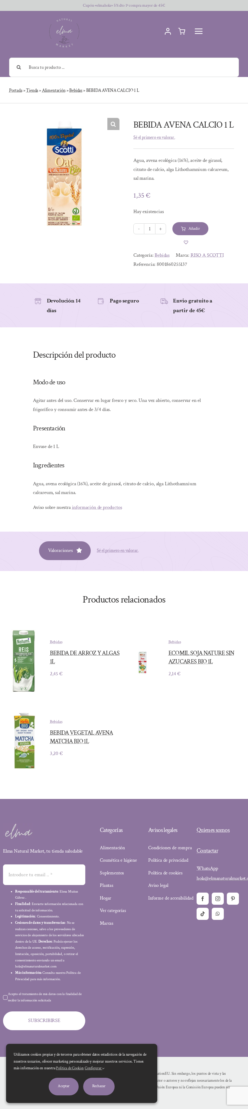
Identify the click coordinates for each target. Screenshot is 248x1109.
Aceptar (63, 1086)
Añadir (194, 228)
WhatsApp (207, 868)
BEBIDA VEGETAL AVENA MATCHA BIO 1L (81, 737)
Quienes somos (213, 830)
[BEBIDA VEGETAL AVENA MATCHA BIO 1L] (24, 715)
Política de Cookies (70, 1068)
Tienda (32, 90)
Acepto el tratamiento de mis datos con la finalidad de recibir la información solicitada (45, 997)
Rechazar (99, 1086)
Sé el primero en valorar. (154, 137)
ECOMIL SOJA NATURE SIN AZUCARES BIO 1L (201, 657)
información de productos (97, 507)
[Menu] (199, 31)
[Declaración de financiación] (164, 1084)
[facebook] (203, 899)
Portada (15, 90)
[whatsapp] (218, 914)
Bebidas (75, 90)
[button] (113, 124)
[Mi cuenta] (168, 31)
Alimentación (54, 90)
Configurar (93, 1068)
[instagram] (218, 899)
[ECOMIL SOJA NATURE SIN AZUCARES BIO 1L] (143, 649)
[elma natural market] (64, 18)
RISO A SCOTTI (207, 255)
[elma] (18, 825)
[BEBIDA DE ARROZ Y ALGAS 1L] (24, 629)
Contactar (207, 851)
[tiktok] (203, 914)
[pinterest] (233, 899)
